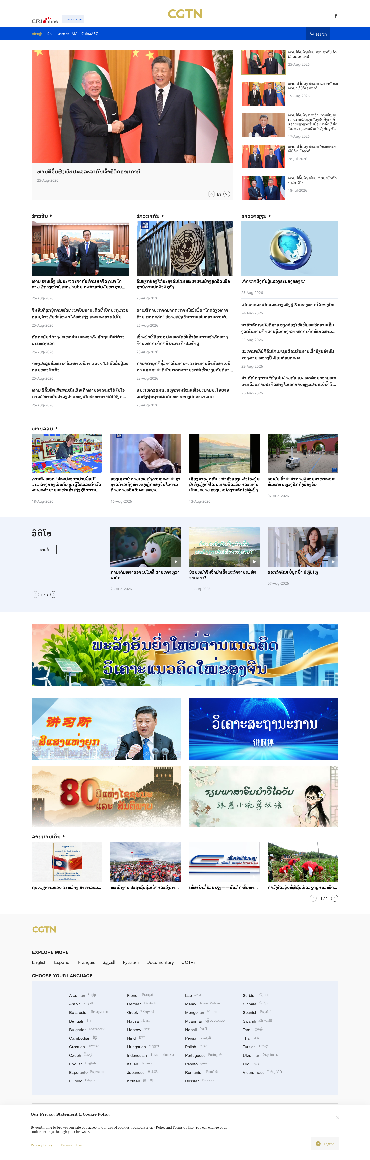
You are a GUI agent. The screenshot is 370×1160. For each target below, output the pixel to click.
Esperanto (86, 1072)
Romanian (201, 1072)
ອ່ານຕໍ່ (44, 549)
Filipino (82, 1080)
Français (86, 962)
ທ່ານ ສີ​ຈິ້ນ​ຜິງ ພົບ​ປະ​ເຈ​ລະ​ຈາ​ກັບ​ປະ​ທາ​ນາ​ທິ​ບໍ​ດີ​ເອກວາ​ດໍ (313, 85)
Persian (198, 1038)
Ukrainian (261, 1055)
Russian (200, 1080)
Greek (140, 1012)
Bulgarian (87, 1029)
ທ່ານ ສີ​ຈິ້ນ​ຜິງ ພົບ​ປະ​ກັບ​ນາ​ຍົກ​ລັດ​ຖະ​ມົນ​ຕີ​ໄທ (312, 180)
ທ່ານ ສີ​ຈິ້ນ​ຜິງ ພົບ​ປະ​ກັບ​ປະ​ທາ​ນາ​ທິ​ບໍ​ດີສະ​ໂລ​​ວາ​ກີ (312, 148)
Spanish (257, 1012)
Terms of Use (71, 1145)
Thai (251, 1038)
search (321, 33)
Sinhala (255, 1003)
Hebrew (140, 1029)
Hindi (136, 1038)
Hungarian (143, 1046)
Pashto (196, 1063)
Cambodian (83, 1038)
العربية (109, 962)
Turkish (255, 1046)
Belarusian (88, 1012)
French (140, 995)
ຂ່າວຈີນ (40, 216)
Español (62, 962)
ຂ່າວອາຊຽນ (254, 216)
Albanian (82, 995)
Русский (131, 962)
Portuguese (203, 1055)
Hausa (138, 1021)
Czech (80, 1055)
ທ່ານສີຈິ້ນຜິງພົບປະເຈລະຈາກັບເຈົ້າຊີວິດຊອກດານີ (312, 54)
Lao (193, 995)
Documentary (160, 962)
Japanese (142, 1072)
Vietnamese (262, 1072)
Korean (140, 1080)
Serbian (257, 995)
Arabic (81, 1003)
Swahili (257, 1021)
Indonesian (150, 1055)
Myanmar (205, 1021)
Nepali (196, 1029)
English (39, 962)
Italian (139, 1063)
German (141, 1003)
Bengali (80, 1021)
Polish (196, 1046)
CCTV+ (188, 962)
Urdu (251, 1063)
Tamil (253, 1029)
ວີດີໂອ (41, 533)
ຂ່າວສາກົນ (148, 216)
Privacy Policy (42, 1145)
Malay (202, 1003)
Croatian (84, 1046)
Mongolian (201, 1012)
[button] (211, 194)
